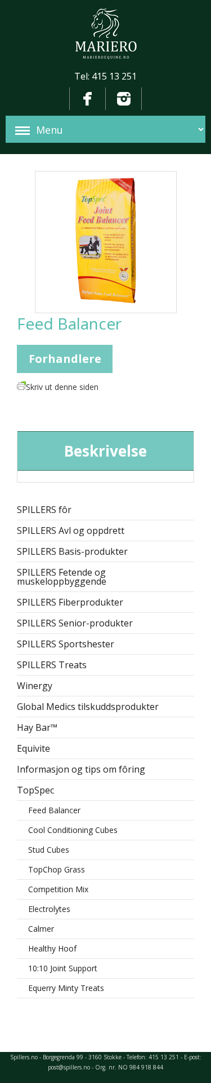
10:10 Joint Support (62, 968)
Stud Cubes (48, 849)
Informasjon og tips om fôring (81, 769)
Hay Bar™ (37, 727)
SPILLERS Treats (52, 665)
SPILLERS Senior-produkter (75, 623)
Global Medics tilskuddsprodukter (88, 706)
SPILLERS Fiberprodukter (70, 602)
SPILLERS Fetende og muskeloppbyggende (61, 576)
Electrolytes (49, 909)
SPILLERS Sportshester (65, 644)
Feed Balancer (54, 810)
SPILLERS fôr (44, 509)
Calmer (41, 928)
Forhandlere (65, 358)
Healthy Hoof (52, 948)
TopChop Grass (56, 869)
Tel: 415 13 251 (105, 76)
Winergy (34, 685)
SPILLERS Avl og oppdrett (70, 530)
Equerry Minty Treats (66, 988)
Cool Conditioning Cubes (73, 830)
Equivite (33, 748)
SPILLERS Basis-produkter (72, 551)
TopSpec (35, 790)
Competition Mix (58, 889)
